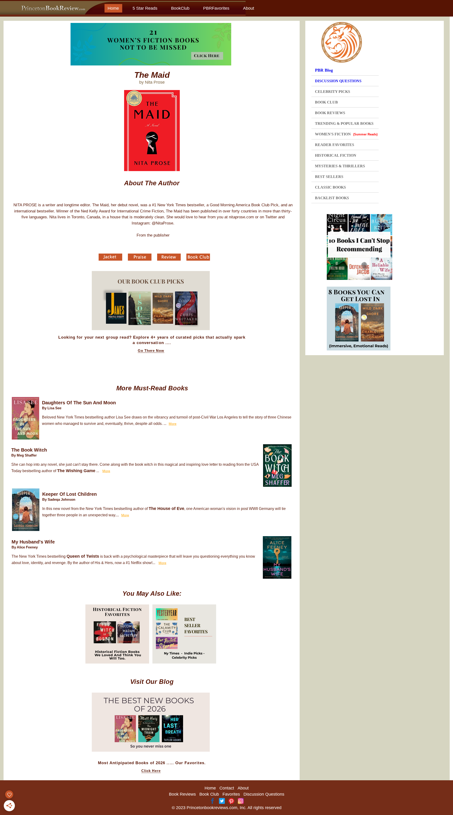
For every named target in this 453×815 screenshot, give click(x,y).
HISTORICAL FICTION (335, 155)
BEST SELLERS (329, 177)
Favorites (231, 794)
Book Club (209, 794)
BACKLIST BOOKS (332, 198)
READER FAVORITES (334, 145)
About (248, 8)
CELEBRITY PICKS (332, 92)
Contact (226, 788)
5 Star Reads (145, 8)
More (172, 424)
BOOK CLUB (326, 102)
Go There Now (151, 351)
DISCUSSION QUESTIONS (338, 81)
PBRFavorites (216, 8)
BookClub (180, 8)
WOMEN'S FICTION (346, 134)
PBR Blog (324, 70)
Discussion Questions (263, 794)
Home (113, 8)
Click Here (151, 771)
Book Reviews (182, 794)
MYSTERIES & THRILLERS (340, 166)
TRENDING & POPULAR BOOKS (344, 123)
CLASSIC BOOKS (330, 187)
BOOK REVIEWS (330, 113)
